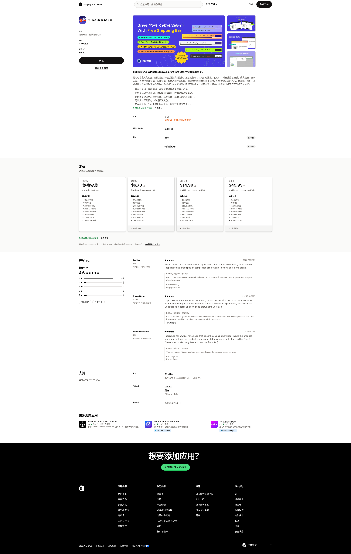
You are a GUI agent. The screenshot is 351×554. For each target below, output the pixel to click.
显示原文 (158, 108)
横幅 (167, 137)
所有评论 (98, 302)
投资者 (238, 504)
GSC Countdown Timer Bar (166, 421)
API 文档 (200, 499)
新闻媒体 (239, 510)
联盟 (237, 520)
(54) (86, 43)
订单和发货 (123, 510)
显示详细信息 (171, 323)
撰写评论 (85, 302)
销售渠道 (122, 493)
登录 (251, 4)
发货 (159, 526)
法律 (237, 526)
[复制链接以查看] (141, 260)
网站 (167, 390)
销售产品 (122, 504)
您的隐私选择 (138, 545)
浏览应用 (210, 4)
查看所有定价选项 (152, 244)
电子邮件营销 (163, 515)
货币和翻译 (162, 531)
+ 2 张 (241, 59)
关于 (237, 493)
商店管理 (122, 526)
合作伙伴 (239, 515)
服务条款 (99, 545)
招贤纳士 (239, 499)
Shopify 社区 (202, 504)
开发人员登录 (85, 545)
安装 (101, 60)
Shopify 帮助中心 (204, 493)
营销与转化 (123, 520)
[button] (109, 424)
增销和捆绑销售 (164, 510)
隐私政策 (169, 374)
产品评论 (161, 504)
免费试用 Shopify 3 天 (175, 467)
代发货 (160, 493)
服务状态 (239, 531)
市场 (159, 499)
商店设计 (122, 515)
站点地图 (124, 545)
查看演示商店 (101, 68)
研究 (198, 515)
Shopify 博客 (202, 510)
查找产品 (122, 499)
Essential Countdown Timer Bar (103, 421)
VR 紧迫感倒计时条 (227, 421)
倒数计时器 (170, 146)
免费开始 (264, 4)
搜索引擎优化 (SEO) (167, 520)
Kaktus (82, 52)
